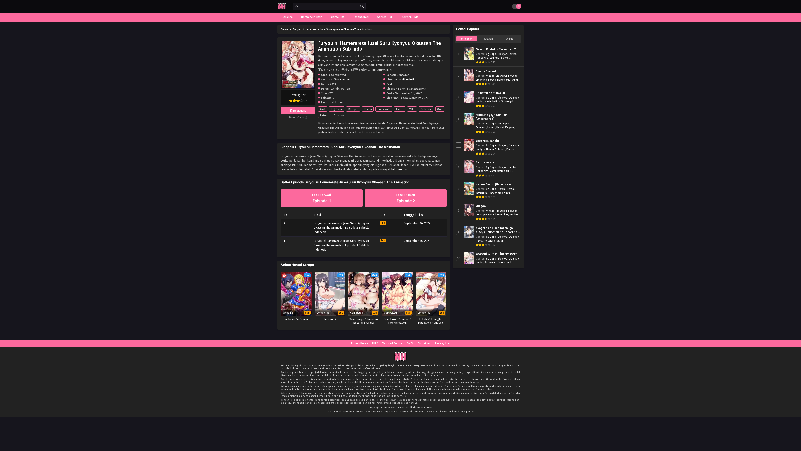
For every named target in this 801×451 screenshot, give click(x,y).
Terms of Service (392, 343)
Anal (322, 109)
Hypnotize (512, 214)
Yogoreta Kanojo (487, 141)
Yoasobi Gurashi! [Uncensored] (497, 254)
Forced (512, 54)
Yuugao (481, 206)
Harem (501, 79)
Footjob (480, 149)
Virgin (507, 192)
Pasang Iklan (442, 343)
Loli (492, 57)
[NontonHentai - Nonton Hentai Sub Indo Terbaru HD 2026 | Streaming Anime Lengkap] (281, 9)
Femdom (481, 127)
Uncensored (496, 192)
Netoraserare (485, 162)
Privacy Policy (359, 343)
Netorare (426, 109)
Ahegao (490, 75)
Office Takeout (340, 79)
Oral (439, 109)
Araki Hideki (406, 79)
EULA (375, 343)
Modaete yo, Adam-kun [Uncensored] (492, 117)
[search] (362, 6)
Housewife (383, 109)
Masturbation (492, 101)
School (505, 57)
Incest (399, 109)
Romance (490, 262)
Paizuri (324, 115)
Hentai (368, 109)
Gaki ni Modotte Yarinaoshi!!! (496, 49)
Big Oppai (337, 109)
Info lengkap (399, 169)
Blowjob (353, 109)
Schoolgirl (507, 101)
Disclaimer (424, 343)
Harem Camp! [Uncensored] (495, 184)
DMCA (410, 343)
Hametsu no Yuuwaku (490, 93)
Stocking (339, 115)
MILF (412, 109)
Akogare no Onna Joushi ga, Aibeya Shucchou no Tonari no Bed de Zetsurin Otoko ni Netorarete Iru (496, 230)
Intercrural (481, 192)
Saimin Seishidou (487, 71)
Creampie (481, 79)
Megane (509, 127)
